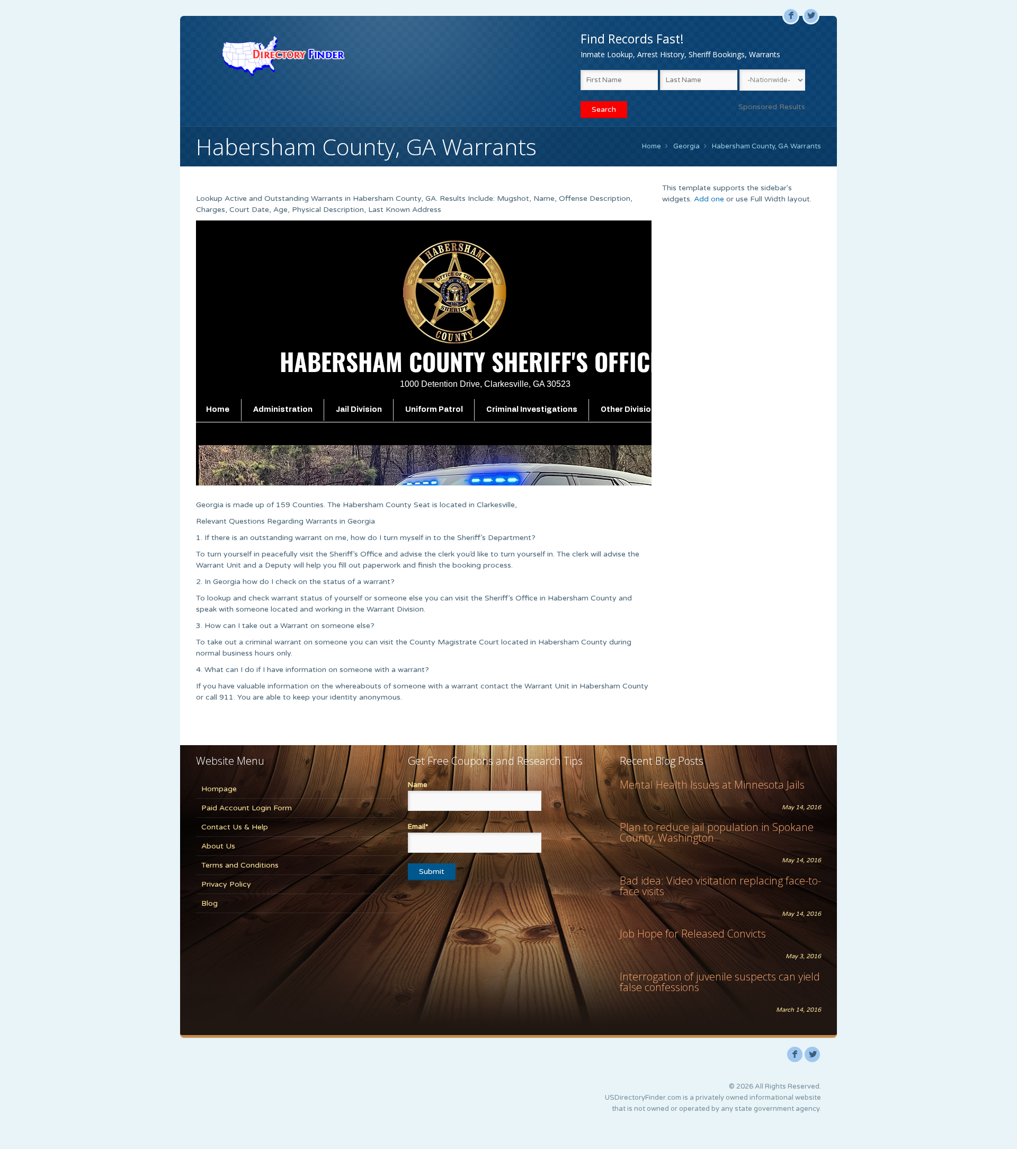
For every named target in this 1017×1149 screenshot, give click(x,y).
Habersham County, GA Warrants (766, 146)
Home (651, 146)
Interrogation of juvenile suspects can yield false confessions (720, 981)
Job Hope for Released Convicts (693, 933)
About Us (218, 846)
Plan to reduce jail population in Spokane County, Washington (717, 832)
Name (417, 785)
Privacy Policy (226, 884)
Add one (709, 199)
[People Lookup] (283, 55)
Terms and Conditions (240, 865)
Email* (418, 827)
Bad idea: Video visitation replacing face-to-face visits (720, 885)
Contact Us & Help (234, 827)
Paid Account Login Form (246, 807)
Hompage (219, 788)
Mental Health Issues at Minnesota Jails (712, 784)
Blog (209, 903)
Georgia (686, 146)
